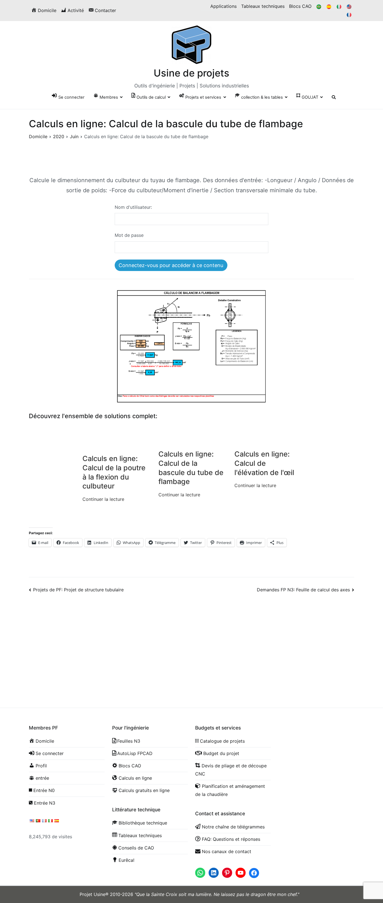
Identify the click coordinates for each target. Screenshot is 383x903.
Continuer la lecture (103, 499)
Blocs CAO (300, 6)
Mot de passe (129, 235)
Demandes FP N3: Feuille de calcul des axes (303, 589)
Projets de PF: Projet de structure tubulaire (78, 589)
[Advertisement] (191, 644)
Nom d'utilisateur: (133, 207)
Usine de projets (191, 73)
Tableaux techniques (263, 6)
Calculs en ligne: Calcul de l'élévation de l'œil (264, 463)
